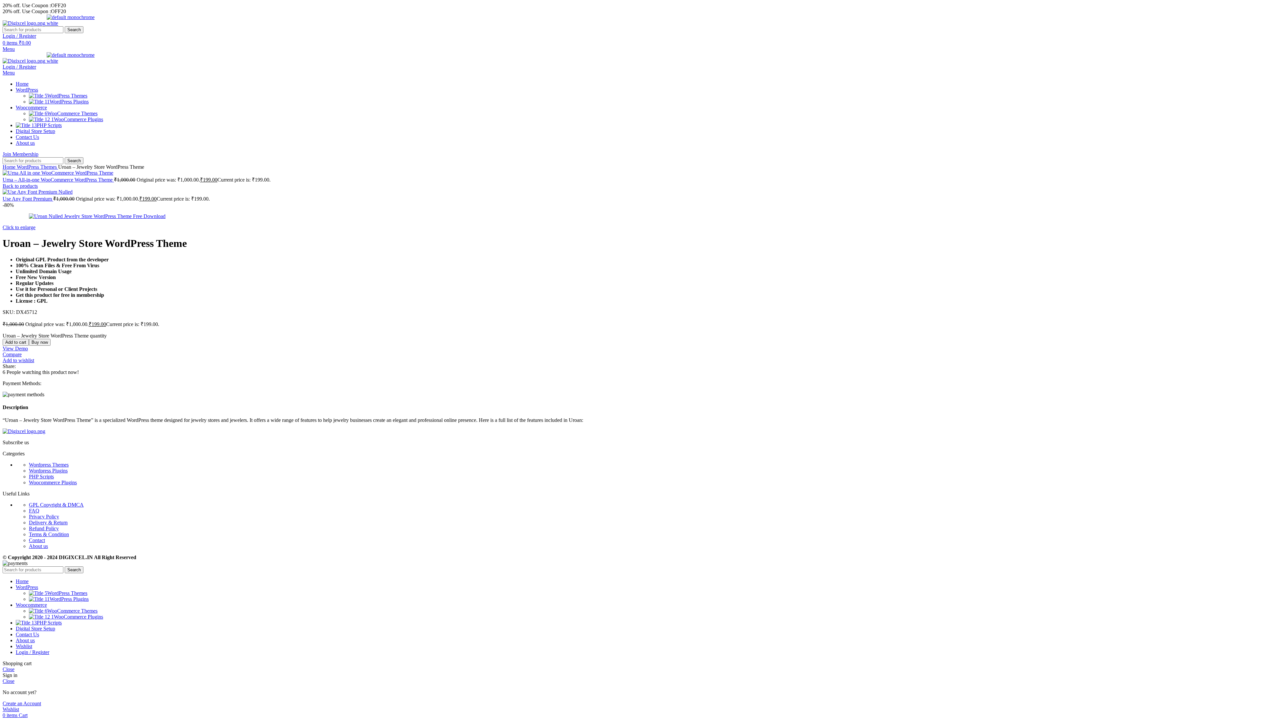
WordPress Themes (67, 95)
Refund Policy (44, 528)
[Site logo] (25, 23)
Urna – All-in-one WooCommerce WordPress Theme (58, 180)
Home (10, 167)
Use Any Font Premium (28, 199)
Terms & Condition (49, 534)
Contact (37, 540)
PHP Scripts (41, 476)
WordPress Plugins (69, 101)
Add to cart (15, 342)
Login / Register (32, 652)
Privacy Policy (44, 516)
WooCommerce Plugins (78, 119)
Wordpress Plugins (48, 470)
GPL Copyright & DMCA (56, 505)
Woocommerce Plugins (53, 482)
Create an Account (22, 703)
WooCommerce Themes (72, 113)
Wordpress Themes (49, 465)
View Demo (15, 348)
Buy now (40, 342)
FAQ (34, 510)
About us (38, 546)
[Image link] (24, 431)
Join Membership (20, 154)
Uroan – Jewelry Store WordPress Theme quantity (55, 336)
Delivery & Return (48, 522)
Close (8, 669)
